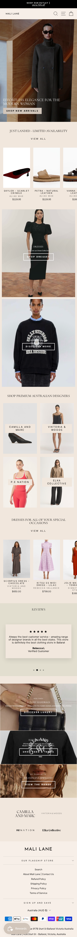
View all (38, 138)
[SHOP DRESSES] (38, 253)
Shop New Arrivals (22, 111)
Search (38, 869)
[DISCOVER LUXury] (38, 707)
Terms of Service (38, 893)
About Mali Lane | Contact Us (38, 874)
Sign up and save (37, 903)
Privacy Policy (38, 888)
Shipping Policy (38, 883)
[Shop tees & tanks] (38, 747)
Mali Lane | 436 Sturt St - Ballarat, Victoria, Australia (38, 934)
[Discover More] (38, 343)
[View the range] (38, 781)
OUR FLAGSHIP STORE (37, 860)
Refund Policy (38, 879)
